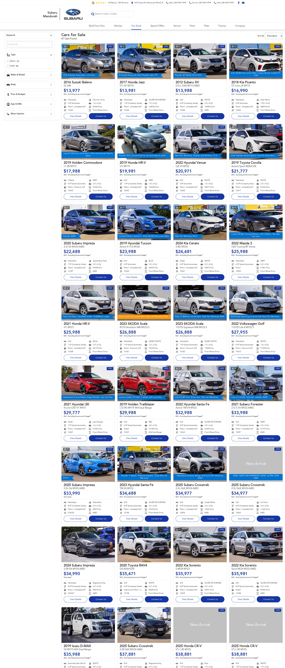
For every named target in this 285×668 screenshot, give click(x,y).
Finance (222, 26)
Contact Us (101, 116)
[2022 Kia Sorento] (200, 544)
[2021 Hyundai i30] (88, 383)
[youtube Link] (243, 3)
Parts (192, 26)
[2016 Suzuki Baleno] (88, 61)
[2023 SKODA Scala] (144, 303)
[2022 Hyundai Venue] (200, 142)
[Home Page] (62, 14)
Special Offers (157, 26)
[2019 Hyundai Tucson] (144, 222)
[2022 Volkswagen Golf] (256, 303)
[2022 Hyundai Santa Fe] (200, 383)
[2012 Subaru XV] (200, 61)
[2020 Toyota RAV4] (144, 544)
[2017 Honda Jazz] (144, 61)
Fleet (206, 26)
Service (177, 26)
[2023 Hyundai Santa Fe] (144, 464)
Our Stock (136, 26)
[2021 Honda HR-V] (88, 303)
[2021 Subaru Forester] (256, 383)
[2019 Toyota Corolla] (256, 142)
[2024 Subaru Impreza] (88, 544)
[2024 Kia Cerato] (200, 222)
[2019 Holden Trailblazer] (144, 383)
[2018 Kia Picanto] (256, 61)
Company (240, 26)
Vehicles (118, 26)
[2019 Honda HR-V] (144, 142)
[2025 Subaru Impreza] (88, 464)
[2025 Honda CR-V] (200, 625)
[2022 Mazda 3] (256, 222)
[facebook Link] (239, 3)
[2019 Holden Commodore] (88, 142)
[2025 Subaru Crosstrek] (200, 464)
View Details (75, 116)
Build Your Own (97, 26)
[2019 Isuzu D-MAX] (88, 625)
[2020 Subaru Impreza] (88, 222)
